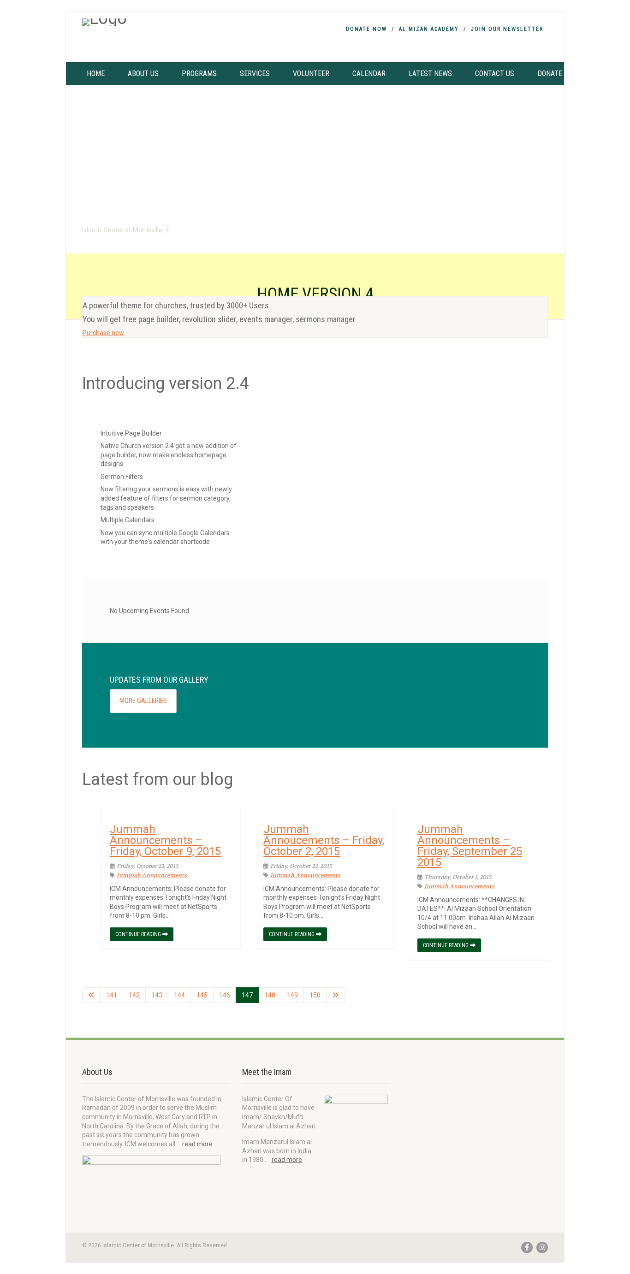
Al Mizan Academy (429, 29)
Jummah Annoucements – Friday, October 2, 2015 (323, 840)
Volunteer (311, 73)
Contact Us (494, 73)
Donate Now (366, 29)
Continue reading (138, 934)
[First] (91, 995)
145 (202, 995)
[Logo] (155, 22)
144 (179, 995)
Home (96, 73)
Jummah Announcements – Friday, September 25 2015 (469, 846)
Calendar (369, 73)
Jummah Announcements (152, 875)
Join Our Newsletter (507, 29)
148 (269, 995)
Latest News (430, 73)
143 (156, 995)
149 (292, 995)
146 (224, 995)
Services (255, 73)
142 (134, 995)
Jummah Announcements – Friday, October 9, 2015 (165, 840)
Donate (549, 73)
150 (315, 995)
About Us (143, 73)
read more (197, 1144)
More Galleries (143, 700)
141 (111, 995)
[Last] (335, 995)
